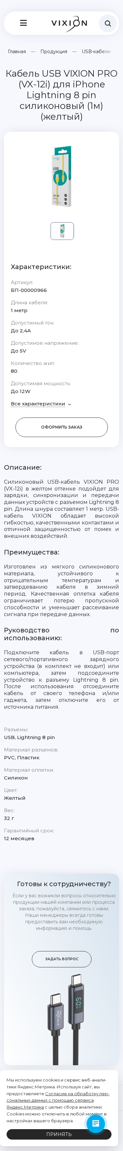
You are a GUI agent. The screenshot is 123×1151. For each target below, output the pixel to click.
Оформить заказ (61, 427)
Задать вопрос (61, 959)
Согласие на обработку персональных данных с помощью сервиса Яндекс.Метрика (58, 1100)
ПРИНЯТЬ (59, 1134)
